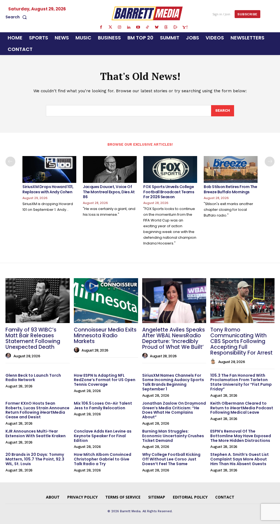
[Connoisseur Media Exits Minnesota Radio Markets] (106, 300)
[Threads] (166, 27)
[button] (17, 17)
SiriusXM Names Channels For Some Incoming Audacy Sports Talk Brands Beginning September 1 (173, 382)
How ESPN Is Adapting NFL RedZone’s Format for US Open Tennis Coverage (104, 380)
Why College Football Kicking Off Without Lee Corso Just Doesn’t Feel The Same (171, 459)
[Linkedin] (129, 27)
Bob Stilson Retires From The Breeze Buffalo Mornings (230, 189)
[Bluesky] (157, 27)
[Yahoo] (184, 27)
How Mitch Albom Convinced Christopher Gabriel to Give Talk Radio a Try (102, 459)
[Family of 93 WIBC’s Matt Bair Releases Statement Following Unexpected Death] (37, 300)
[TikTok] (147, 27)
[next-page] (270, 161)
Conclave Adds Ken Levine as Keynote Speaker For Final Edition (103, 435)
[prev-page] (10, 161)
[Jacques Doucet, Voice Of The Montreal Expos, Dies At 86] (110, 169)
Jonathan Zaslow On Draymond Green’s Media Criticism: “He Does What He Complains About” (174, 410)
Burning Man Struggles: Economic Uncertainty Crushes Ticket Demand (173, 435)
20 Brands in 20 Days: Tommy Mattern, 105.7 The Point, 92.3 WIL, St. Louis (34, 459)
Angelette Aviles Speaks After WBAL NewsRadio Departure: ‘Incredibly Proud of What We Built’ (173, 338)
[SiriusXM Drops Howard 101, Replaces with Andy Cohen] (49, 169)
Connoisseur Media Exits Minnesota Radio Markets (105, 335)
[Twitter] (110, 27)
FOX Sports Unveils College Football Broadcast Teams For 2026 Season (168, 191)
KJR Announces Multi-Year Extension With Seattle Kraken (35, 433)
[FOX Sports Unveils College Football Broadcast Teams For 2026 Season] (170, 169)
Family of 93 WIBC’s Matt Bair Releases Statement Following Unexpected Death (32, 338)
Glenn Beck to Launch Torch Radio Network (33, 378)
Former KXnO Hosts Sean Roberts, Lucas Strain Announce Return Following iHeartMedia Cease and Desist (37, 410)
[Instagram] (119, 27)
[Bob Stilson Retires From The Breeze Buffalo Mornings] (231, 169)
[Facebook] (101, 27)
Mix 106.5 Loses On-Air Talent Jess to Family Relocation (103, 406)
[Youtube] (138, 27)
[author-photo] (9, 356)
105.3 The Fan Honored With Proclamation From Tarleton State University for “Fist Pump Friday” (241, 382)
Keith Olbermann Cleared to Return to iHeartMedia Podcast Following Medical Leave (241, 408)
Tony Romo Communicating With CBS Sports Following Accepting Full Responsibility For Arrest (241, 341)
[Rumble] (175, 27)
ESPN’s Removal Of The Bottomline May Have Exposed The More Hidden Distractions (240, 435)
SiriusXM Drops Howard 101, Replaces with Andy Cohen (47, 189)
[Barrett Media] (147, 13)
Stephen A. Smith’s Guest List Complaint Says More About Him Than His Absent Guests (239, 459)
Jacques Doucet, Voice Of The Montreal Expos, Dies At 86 (109, 191)
